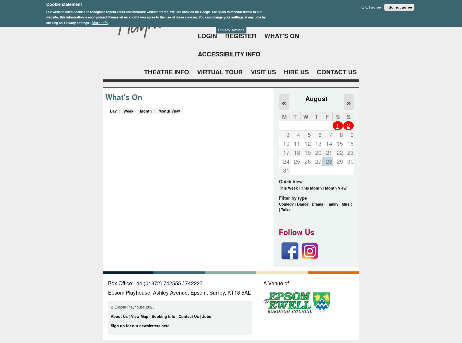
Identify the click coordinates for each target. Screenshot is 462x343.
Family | (334, 204)
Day (115, 111)
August (316, 98)
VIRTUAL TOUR (220, 71)
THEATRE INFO (166, 71)
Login (207, 35)
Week (128, 111)
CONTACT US (337, 71)
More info (100, 23)
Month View (169, 111)
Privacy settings (231, 30)
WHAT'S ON (281, 35)
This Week (288, 188)
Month (146, 111)
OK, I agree (371, 7)
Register (240, 35)
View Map (140, 316)
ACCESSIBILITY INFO (229, 53)
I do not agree (399, 7)
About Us (119, 316)
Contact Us (189, 316)
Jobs (206, 316)
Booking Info (163, 316)
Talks (286, 209)
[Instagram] (309, 258)
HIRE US (296, 71)
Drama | (319, 204)
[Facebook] (290, 258)
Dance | (304, 204)
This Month (311, 188)
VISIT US (263, 71)
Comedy (286, 204)
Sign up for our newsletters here (140, 325)
